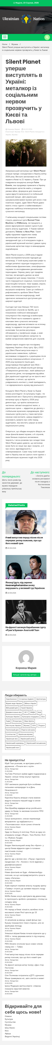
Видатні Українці (12, 1036)
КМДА (33, 712)
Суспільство (11, 734)
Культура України (12, 717)
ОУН (34, 726)
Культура (9, 1019)
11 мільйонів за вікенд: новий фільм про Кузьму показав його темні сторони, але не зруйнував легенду (24, 923)
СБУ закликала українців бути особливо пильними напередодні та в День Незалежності (23, 787)
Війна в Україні (30, 703)
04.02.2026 (27, 129)
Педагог (42, 726)
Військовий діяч (12, 708)
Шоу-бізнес (10, 1028)
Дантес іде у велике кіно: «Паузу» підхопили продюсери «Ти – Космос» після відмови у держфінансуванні (25, 862)
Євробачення (11, 699)
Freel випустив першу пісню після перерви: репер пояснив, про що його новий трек (24, 540)
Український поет (12, 748)
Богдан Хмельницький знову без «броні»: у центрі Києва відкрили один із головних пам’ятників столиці (24, 848)
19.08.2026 (11, 593)
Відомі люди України (14, 703)
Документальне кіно (14, 712)
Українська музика (25, 734)
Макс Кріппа (29, 721)
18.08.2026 (11, 635)
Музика (17, 132)
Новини (8, 1016)
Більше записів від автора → (26, 675)
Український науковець (15, 743)
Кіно (43, 717)
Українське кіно (12, 739)
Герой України (26, 708)
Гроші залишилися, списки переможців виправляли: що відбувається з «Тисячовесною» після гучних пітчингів (22, 822)
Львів (8, 721)
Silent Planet (30, 132)
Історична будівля (26, 699)
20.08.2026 (11, 548)
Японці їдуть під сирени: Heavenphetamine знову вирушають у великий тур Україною (25, 585)
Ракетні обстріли (28, 730)
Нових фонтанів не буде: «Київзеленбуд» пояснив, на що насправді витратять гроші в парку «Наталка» (25, 875)
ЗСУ (26, 712)
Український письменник (35, 743)
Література (17, 721)
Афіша (8, 1033)
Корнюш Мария (13, 129)
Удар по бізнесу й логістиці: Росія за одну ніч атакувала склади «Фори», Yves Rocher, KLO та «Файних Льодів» (25, 835)
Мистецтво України (13, 726)
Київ (39, 712)
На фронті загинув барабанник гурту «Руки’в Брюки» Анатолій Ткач (26, 629)
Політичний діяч (12, 730)
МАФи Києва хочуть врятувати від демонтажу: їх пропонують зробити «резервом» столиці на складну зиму (26, 899)
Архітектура (41, 699)
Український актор (28, 739)
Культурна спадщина (30, 717)
